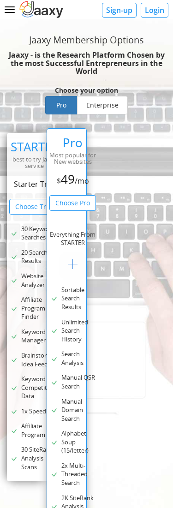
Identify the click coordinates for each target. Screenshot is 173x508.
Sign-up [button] (119, 10)
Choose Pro (72, 202)
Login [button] (154, 10)
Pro (61, 105)
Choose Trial (34, 206)
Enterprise (102, 105)
